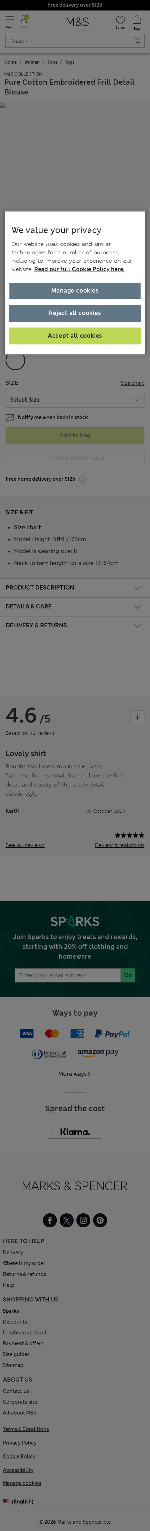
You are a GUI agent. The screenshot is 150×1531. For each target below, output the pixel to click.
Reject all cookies (75, 313)
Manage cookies (74, 290)
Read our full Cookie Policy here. (79, 269)
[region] (75, 283)
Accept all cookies (75, 335)
